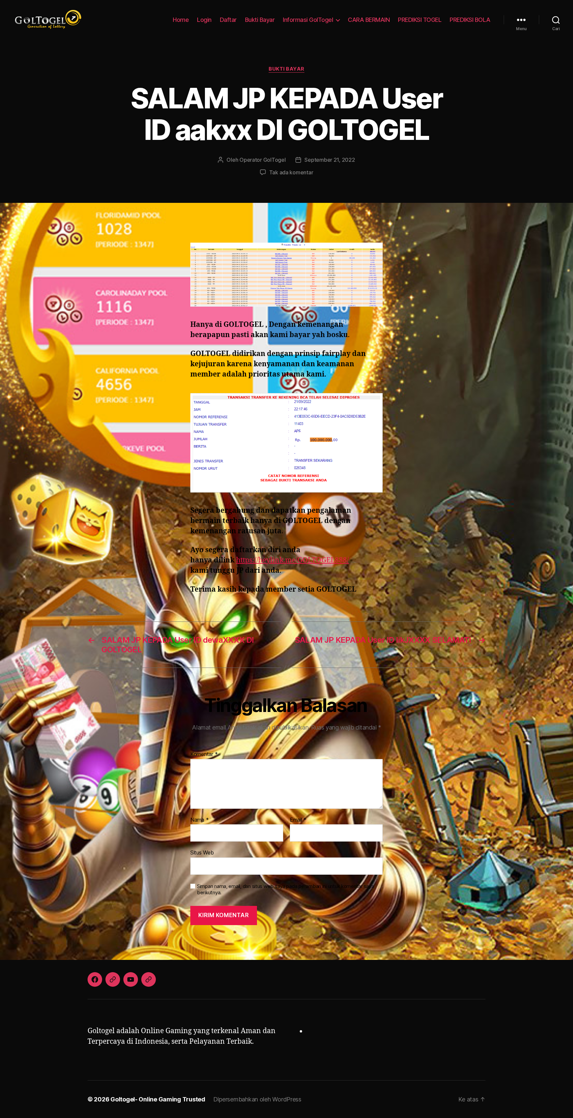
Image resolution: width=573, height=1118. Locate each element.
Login (204, 19)
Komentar (204, 754)
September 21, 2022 (329, 159)
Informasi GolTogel (308, 19)
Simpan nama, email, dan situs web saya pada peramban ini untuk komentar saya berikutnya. (285, 889)
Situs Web (202, 852)
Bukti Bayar (260, 19)
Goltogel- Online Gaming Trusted (157, 1099)
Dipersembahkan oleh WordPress (257, 1099)
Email (298, 820)
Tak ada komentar (291, 172)
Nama (199, 820)
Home (181, 19)
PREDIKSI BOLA (470, 19)
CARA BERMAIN (369, 19)
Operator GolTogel (262, 159)
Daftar (228, 19)
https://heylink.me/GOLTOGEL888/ (292, 560)
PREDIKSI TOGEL (419, 19)
